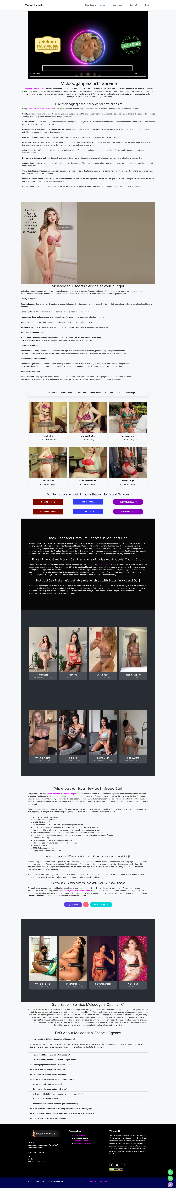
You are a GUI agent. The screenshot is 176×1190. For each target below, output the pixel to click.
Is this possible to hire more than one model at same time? (58, 1094)
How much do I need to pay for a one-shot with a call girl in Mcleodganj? (63, 1113)
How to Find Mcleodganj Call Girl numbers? (51, 1055)
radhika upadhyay (112, 393)
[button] (88, 1039)
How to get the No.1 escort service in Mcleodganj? (54, 1039)
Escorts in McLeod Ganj (75, 546)
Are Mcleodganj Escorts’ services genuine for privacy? (56, 1104)
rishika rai (52, 393)
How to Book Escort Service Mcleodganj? (50, 1118)
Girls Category (118, 5)
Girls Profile (134, 5)
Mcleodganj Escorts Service (34, 89)
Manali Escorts (34, 5)
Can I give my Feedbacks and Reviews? (49, 1074)
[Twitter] (117, 1165)
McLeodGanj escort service (40, 109)
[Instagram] (123, 1165)
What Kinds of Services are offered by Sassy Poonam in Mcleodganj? (62, 1109)
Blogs (147, 5)
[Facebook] (111, 1165)
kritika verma (95, 393)
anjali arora (81, 393)
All (42, 393)
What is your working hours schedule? (49, 1069)
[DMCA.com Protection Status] (116, 1170)
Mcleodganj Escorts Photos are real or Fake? (52, 1065)
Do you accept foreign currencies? (47, 1084)
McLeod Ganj (103, 564)
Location (103, 5)
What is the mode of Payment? (46, 1099)
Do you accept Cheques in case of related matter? (54, 1079)
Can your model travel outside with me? (50, 1089)
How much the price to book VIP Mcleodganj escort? (55, 1060)
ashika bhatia (66, 393)
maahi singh (130, 393)
